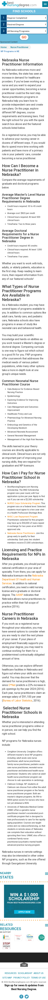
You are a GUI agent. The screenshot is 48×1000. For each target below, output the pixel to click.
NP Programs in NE (10, 51)
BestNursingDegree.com (19, 982)
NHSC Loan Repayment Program (22, 516)
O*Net (12, 685)
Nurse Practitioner (19, 47)
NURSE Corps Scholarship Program (23, 503)
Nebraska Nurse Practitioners (21, 533)
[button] (45, 4)
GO (24, 37)
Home (4, 47)
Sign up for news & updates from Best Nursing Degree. (24, 987)
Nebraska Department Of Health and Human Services (22, 579)
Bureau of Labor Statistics (17, 700)
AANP (19, 594)
